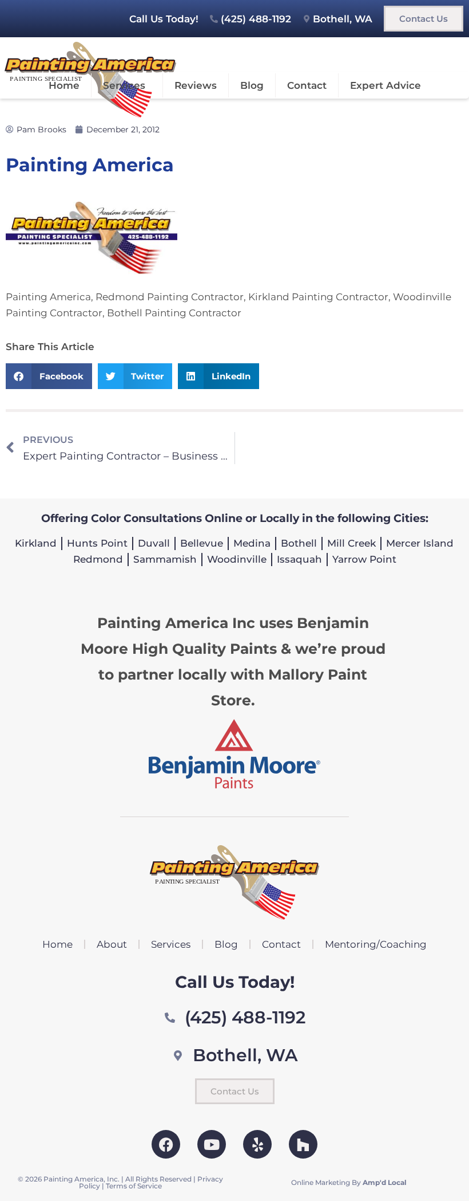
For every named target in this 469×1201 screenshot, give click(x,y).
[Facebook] (166, 1144)
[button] (49, 376)
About (112, 944)
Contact (307, 85)
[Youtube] (211, 1144)
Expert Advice (385, 85)
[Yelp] (257, 1144)
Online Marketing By (349, 1182)
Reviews (195, 85)
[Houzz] (303, 1144)
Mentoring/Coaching (376, 944)
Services (124, 85)
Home (64, 85)
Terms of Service (134, 1186)
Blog (252, 85)
